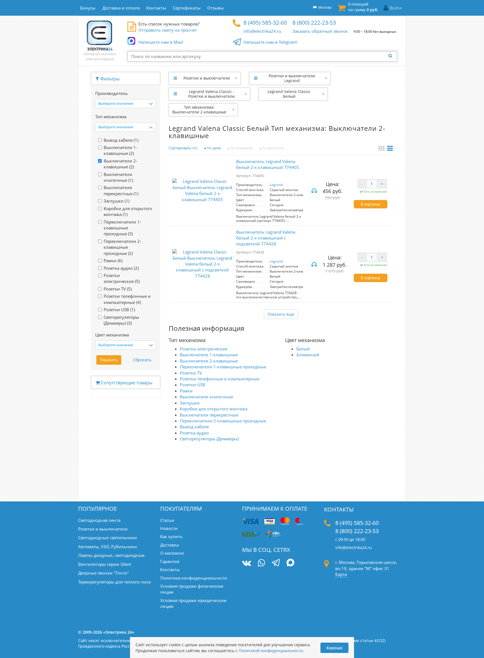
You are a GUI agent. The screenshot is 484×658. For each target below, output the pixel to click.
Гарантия (169, 561)
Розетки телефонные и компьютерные (219, 379)
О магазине (172, 553)
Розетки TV (191, 373)
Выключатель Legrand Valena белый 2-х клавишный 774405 (267, 164)
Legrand (276, 184)
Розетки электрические (203, 349)
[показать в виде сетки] (382, 149)
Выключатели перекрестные (209, 415)
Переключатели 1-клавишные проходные (223, 366)
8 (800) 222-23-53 (314, 22)
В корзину (370, 204)
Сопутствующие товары (126, 383)
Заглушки (190, 403)
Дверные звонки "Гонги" (103, 573)
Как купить (171, 536)
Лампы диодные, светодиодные (111, 555)
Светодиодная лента (99, 520)
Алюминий (307, 354)
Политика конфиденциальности (193, 578)
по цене (213, 147)
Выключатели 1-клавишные (209, 354)
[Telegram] (276, 563)
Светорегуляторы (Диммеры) (209, 438)
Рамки (186, 391)
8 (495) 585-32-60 (265, 22)
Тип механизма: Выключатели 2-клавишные (199, 109)
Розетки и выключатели (206, 78)
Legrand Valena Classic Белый (289, 94)
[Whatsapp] (261, 563)
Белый (303, 349)
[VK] (246, 563)
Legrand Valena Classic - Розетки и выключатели (211, 94)
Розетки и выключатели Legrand (292, 78)
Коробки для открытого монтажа (213, 408)
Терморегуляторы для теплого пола (114, 582)
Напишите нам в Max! (160, 42)
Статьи (167, 520)
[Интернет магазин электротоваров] (100, 35)
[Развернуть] (175, 78)
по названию (241, 147)
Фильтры (109, 79)
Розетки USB (192, 384)
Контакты (170, 569)
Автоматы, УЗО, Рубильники (107, 546)
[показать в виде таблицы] (390, 149)
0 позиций (363, 6)
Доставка (169, 545)
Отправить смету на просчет (167, 30)
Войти (396, 8)
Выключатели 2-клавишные (209, 361)
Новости (169, 528)
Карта (341, 574)
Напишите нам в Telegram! (270, 42)
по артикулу (273, 147)
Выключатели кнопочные (206, 396)
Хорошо (334, 647)
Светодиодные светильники (107, 537)
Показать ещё (280, 314)
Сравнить (314, 191)
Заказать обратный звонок (320, 31)
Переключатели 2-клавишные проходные (223, 421)
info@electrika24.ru (262, 31)
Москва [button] (324, 7)
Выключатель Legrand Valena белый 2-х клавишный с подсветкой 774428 (265, 238)
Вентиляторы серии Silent (104, 564)
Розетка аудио (194, 433)
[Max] (291, 563)
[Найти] (391, 56)
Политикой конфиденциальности (271, 650)
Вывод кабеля (194, 426)
